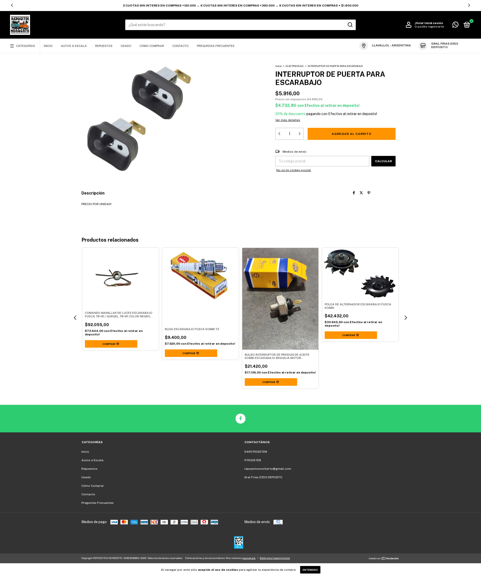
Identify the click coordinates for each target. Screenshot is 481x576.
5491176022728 (255, 451)
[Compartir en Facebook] (354, 193)
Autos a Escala (74, 46)
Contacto (180, 46)
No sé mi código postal (293, 170)
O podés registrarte (429, 26)
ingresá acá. (249, 557)
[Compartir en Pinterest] (369, 193)
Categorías (25, 46)
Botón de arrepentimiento (275, 557)
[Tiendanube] (384, 559)
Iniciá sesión (433, 23)
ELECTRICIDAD (295, 65)
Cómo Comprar (152, 46)
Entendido (310, 569)
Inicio (48, 46)
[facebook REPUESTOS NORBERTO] (240, 419)
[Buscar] (350, 24)
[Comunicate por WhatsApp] (455, 26)
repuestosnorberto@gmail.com (267, 468)
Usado (126, 46)
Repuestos (103, 46)
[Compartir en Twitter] (361, 193)
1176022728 (252, 460)
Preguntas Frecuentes (215, 46)
